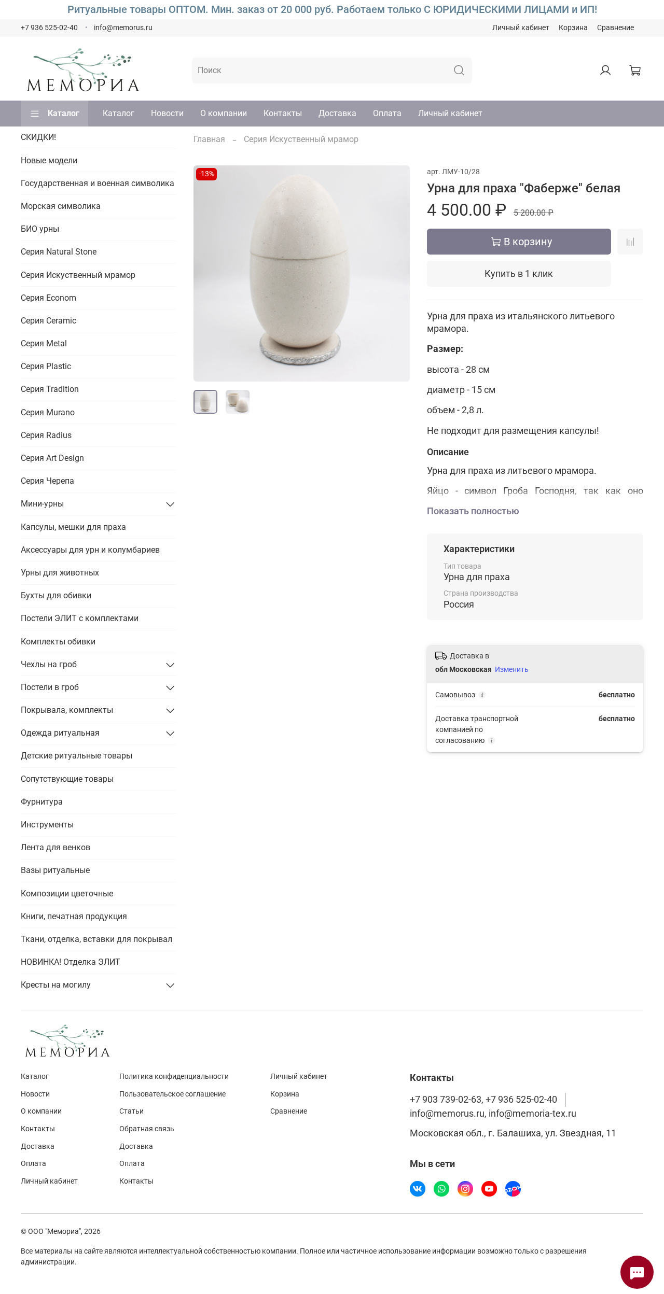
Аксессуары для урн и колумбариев (90, 550)
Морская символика (61, 206)
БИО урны (40, 229)
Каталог (63, 113)
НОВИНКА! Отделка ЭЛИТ (70, 962)
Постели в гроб (50, 687)
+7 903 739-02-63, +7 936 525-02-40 (483, 1099)
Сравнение (615, 27)
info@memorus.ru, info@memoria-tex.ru (493, 1113)
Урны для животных (60, 573)
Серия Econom (48, 298)
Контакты (283, 113)
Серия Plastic (46, 366)
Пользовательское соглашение (172, 1094)
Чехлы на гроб (49, 664)
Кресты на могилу (56, 985)
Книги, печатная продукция (74, 916)
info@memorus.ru (123, 27)
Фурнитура (42, 802)
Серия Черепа (47, 481)
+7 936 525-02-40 (49, 27)
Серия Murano (48, 412)
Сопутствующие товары (67, 779)
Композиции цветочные (67, 893)
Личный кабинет (520, 27)
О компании (223, 113)
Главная (209, 139)
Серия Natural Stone (58, 252)
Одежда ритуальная (60, 733)
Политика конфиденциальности (174, 1076)
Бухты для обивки (56, 595)
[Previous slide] (210, 273)
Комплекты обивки (58, 641)
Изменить (512, 669)
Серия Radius (46, 435)
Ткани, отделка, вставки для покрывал (96, 939)
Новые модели (49, 160)
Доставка (337, 113)
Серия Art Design (52, 458)
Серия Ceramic (48, 321)
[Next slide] (393, 273)
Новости (167, 113)
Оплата (387, 113)
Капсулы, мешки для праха (73, 527)
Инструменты (47, 824)
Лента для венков (55, 847)
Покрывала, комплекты (67, 710)
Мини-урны (42, 504)
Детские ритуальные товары (76, 756)
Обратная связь (146, 1128)
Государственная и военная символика (97, 183)
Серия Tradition (50, 389)
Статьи (131, 1111)
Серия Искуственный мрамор (301, 139)
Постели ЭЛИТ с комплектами (80, 618)
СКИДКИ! (38, 137)
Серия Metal (44, 343)
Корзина (573, 27)
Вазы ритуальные (55, 870)
